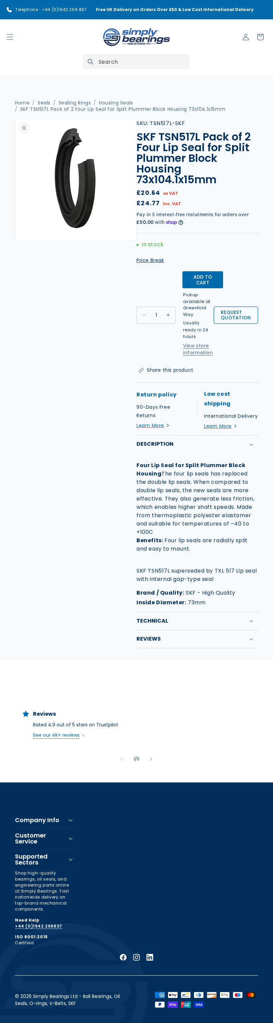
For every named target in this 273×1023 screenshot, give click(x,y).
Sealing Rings (75, 103)
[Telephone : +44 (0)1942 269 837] (9, 9)
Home (22, 103)
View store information (198, 349)
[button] (10, 37)
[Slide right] (151, 759)
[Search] (90, 61)
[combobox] (136, 61)
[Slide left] (122, 759)
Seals (44, 103)
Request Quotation (236, 315)
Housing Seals (116, 103)
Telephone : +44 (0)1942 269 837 (51, 9)
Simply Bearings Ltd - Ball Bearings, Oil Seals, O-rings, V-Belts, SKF (67, 1000)
